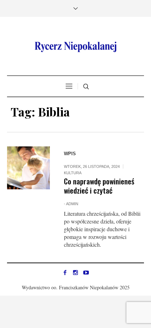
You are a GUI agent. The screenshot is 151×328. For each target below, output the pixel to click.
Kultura (72, 173)
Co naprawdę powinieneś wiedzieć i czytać (99, 186)
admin (72, 204)
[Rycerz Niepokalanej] (75, 47)
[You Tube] (86, 272)
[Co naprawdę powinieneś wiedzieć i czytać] (28, 167)
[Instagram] (75, 272)
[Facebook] (65, 272)
